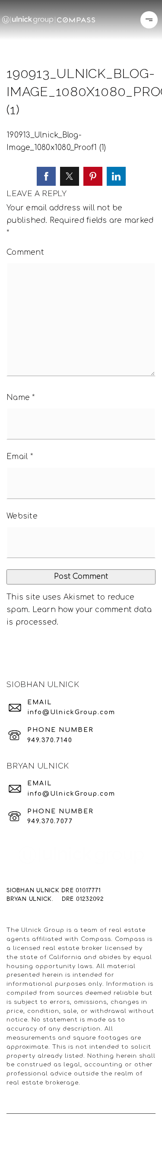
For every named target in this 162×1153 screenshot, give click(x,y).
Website (22, 516)
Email (19, 457)
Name (20, 398)
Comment (25, 252)
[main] (81, 328)
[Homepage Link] (48, 20)
